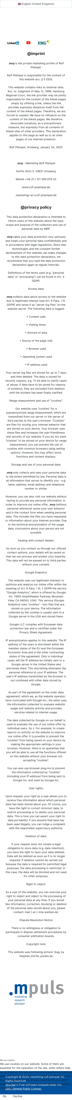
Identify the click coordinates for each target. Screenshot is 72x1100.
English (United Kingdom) (37, 3)
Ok (4, 1096)
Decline (17, 1096)
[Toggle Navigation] (7, 28)
